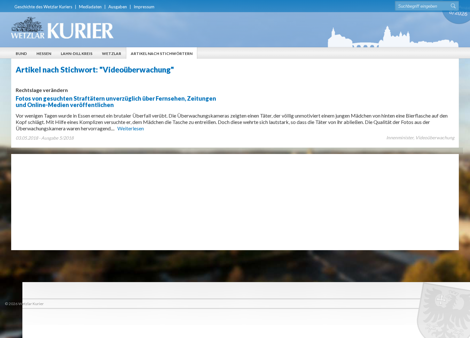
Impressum (144, 6)
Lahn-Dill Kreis (76, 53)
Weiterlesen (130, 128)
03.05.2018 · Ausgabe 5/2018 (45, 138)
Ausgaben (117, 6)
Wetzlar (111, 53)
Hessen (43, 53)
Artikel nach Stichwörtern (161, 53)
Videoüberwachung (434, 137)
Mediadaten (90, 6)
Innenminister (399, 137)
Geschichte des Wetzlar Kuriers (43, 6)
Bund (21, 53)
